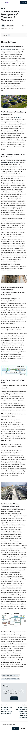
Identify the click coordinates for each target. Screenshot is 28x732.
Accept (15, 728)
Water (3, 8)
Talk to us (23, 2)
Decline (23, 728)
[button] (2, 2)
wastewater (17, 117)
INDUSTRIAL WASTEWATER (10, 675)
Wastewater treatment (8, 49)
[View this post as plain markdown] (23, 25)
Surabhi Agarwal (10, 25)
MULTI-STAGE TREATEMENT (10, 679)
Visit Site (14, 698)
